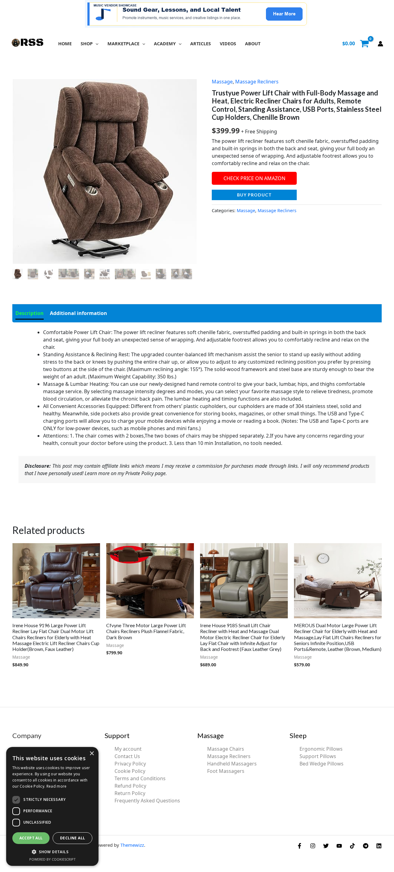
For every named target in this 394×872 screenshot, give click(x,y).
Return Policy (130, 793)
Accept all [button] (31, 838)
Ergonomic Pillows (321, 748)
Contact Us (127, 756)
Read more (56, 786)
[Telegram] (365, 846)
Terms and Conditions (140, 778)
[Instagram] (313, 846)
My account (128, 748)
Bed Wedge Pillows (322, 763)
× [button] (91, 753)
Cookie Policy (130, 771)
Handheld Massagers (232, 763)
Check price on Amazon (254, 178)
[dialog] (52, 806)
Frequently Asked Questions (147, 800)
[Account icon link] (380, 43)
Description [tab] (29, 313)
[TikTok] (352, 846)
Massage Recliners (257, 81)
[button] (95, 43)
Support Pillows (318, 756)
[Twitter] (326, 846)
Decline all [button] (72, 838)
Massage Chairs (225, 748)
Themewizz (132, 845)
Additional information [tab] (78, 313)
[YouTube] (339, 846)
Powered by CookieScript (52, 859)
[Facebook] (299, 846)
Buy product (254, 194)
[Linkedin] (379, 846)
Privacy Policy (130, 763)
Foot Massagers (225, 771)
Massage (222, 81)
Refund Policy (130, 785)
